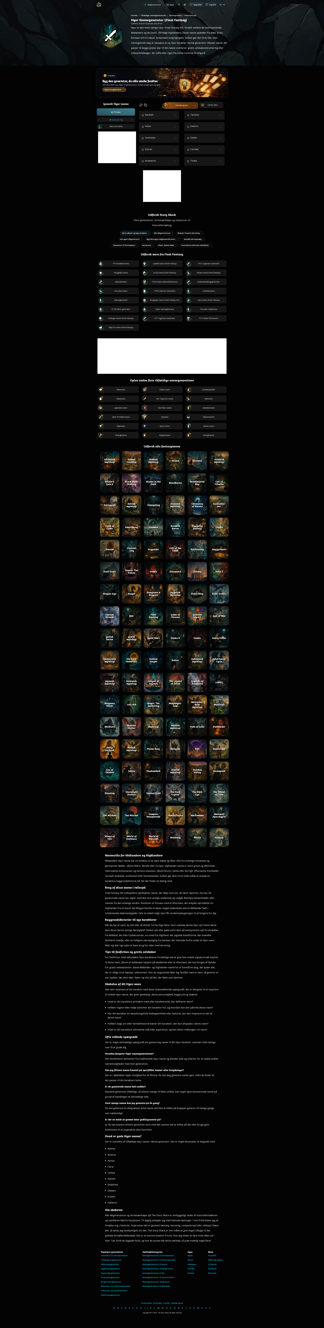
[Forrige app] (218, 72)
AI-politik (212, 1255)
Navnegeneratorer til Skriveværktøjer (158, 1260)
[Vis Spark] (162, 95)
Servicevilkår (157, 1303)
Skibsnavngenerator (110, 1264)
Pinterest (212, 1273)
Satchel (191, 1273)
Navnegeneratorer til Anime (154, 1264)
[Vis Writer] (159, 95)
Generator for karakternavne (114, 1290)
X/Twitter (212, 1264)
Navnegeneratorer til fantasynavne (158, 1255)
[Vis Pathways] (163, 95)
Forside (134, 15)
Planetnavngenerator (110, 1295)
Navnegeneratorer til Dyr (153, 1273)
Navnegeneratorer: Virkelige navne (157, 1268)
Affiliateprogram (215, 1260)
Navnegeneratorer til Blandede (156, 1286)
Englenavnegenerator (110, 1268)
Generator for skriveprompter (114, 1255)
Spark (190, 1255)
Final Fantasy (190, 15)
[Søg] (179, 5)
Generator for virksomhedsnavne (115, 1286)
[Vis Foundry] (165, 95)
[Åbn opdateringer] (185, 4)
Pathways (192, 1264)
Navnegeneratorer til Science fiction (158, 1277)
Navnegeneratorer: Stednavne (155, 1282)
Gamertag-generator (110, 1273)
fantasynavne (175, 15)
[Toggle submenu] (227, 5)
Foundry (191, 1268)
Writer (190, 1260)
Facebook (212, 1268)
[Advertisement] (117, 147)
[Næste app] (223, 72)
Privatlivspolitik (146, 1303)
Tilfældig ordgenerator (111, 1260)
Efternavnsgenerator (110, 1277)
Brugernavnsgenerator (111, 1282)
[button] (116, 112)
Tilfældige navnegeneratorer (153, 15)
